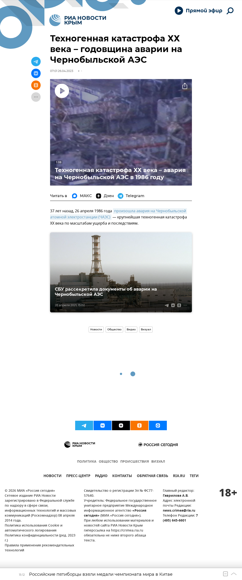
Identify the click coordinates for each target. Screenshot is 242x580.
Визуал (146, 329)
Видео (131, 329)
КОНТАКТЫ (122, 476)
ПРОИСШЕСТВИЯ (134, 462)
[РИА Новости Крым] (77, 20)
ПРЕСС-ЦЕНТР (78, 476)
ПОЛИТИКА (86, 462)
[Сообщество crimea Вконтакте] (103, 425)
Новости (96, 329)
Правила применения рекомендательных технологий (39, 548)
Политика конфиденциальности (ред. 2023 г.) (40, 538)
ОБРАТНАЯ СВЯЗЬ (152, 476)
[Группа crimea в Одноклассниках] (139, 425)
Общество (114, 329)
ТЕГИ (194, 476)
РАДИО (101, 476)
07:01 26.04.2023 (61, 71)
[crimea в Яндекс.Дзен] (121, 425)
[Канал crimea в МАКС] (158, 425)
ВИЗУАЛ (158, 462)
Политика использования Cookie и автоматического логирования (33, 528)
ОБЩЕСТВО (108, 462)
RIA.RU (179, 476)
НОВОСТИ (52, 476)
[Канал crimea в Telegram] (84, 425)
